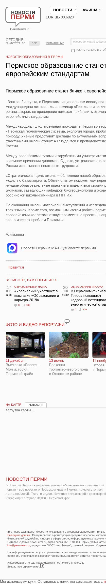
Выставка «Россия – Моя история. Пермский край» (23, 367)
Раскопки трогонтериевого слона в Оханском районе (68, 367)
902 (28, 305)
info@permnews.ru (18, 545)
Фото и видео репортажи (35, 324)
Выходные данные (19, 535)
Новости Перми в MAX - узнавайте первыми (58, 248)
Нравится (16, 267)
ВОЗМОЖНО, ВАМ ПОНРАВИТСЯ (31, 280)
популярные (55, 43)
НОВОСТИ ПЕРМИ (27, 479)
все (34, 43)
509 (84, 309)
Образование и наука (30, 286)
